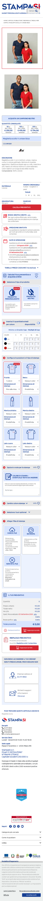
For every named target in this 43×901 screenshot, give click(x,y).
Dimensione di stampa (10, 385)
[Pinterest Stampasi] (14, 826)
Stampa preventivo (14, 630)
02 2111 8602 (23, 262)
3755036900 (8, 732)
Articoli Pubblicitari (15, 20)
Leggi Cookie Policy (10, 891)
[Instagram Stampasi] (18, 826)
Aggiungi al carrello (33, 630)
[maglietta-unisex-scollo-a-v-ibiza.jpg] (21, 91)
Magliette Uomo (7, 714)
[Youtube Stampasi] (22, 826)
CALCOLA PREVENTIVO (21, 207)
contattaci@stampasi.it (12, 734)
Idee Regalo (27, 20)
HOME (5, 20)
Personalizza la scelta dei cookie (29, 891)
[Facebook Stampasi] (10, 826)
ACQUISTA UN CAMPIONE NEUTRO (21, 118)
